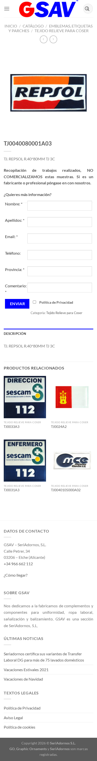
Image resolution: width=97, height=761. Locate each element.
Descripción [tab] (15, 334)
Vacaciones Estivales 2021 (26, 669)
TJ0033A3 (11, 427)
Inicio (10, 26)
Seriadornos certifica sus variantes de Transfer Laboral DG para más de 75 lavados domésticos (44, 657)
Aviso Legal (13, 717)
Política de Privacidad (56, 302)
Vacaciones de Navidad (23, 679)
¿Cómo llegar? (15, 575)
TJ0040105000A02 (66, 490)
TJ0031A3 (11, 490)
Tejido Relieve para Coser (62, 30)
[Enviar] (87, 8)
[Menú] (7, 8)
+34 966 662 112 (18, 563)
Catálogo (33, 26)
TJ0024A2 (59, 427)
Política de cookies (19, 727)
